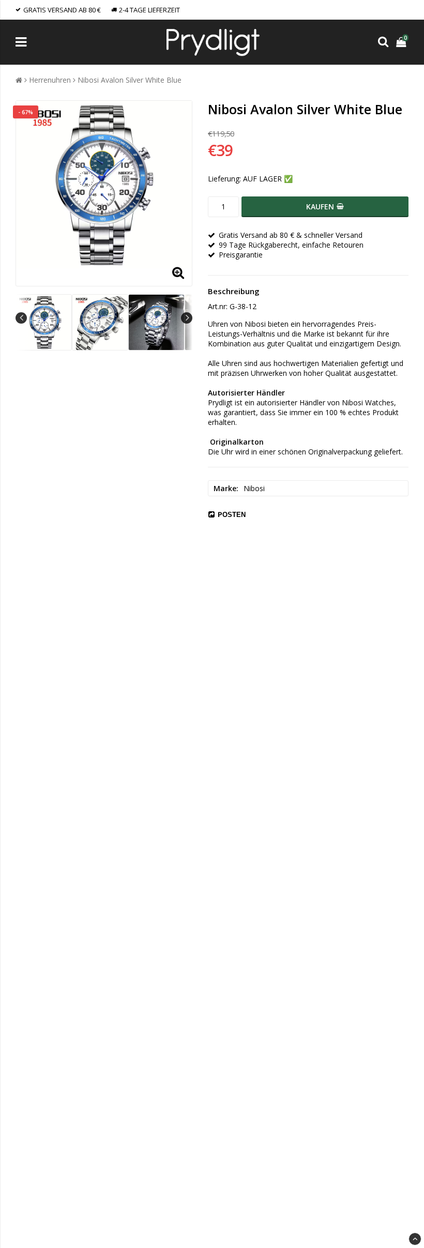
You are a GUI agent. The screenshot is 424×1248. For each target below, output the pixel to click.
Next (186, 318)
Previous (21, 318)
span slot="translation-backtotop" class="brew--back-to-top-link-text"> (414, 1238)
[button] (402, 42)
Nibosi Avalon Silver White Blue (129, 80)
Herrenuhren (50, 80)
